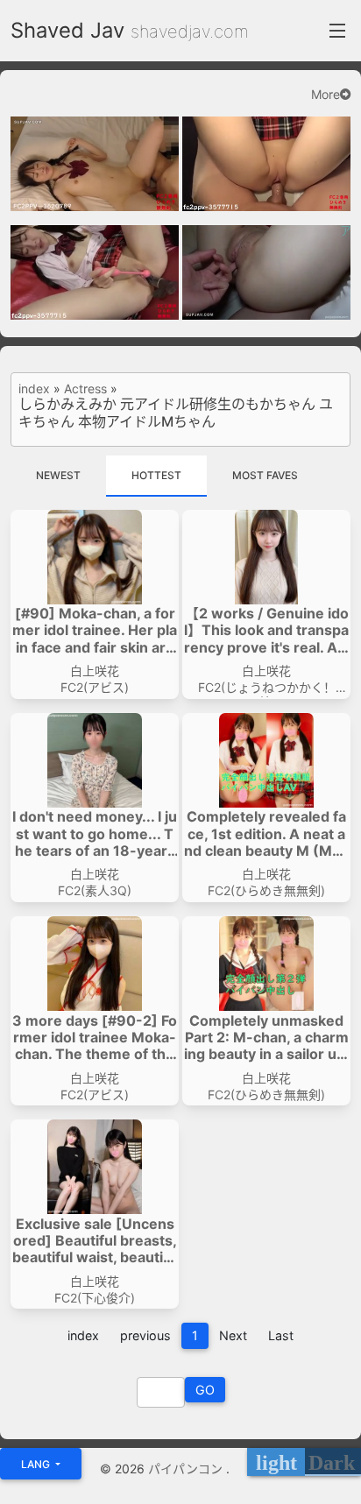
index (34, 389)
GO (205, 1389)
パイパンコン (187, 1468)
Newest (58, 475)
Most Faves (265, 475)
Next (233, 1335)
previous (145, 1335)
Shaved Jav (67, 30)
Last (281, 1335)
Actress (85, 389)
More (325, 95)
